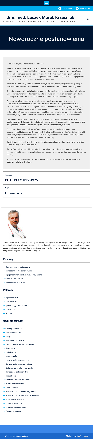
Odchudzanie (10, 376)
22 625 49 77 (67, 8)
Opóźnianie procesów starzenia (17, 380)
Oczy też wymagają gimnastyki (17, 267)
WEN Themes (82, 436)
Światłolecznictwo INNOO (16, 384)
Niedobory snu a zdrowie (15, 283)
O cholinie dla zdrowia (14, 279)
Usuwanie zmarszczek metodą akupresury (22, 395)
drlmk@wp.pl (85, 8)
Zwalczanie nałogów (13, 411)
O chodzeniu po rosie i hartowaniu (18, 271)
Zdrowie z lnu (10, 309)
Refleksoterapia (11, 387)
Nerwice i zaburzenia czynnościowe (19, 364)
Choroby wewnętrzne (13, 328)
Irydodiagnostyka (12, 352)
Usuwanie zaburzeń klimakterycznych (20, 391)
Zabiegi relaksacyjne (13, 403)
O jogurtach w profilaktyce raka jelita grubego (23, 275)
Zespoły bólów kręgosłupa (15, 407)
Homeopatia (10, 348)
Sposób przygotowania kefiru (16, 305)
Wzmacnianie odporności (15, 399)
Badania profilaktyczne (14, 340)
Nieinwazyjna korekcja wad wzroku (19, 368)
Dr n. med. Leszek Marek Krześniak (40, 17)
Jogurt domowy (11, 298)
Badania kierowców (13, 332)
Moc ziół (8, 313)
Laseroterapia (11, 356)
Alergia (8, 336)
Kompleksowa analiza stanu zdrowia (19, 344)
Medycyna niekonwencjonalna (17, 360)
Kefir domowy (10, 302)
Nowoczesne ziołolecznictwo (16, 372)
